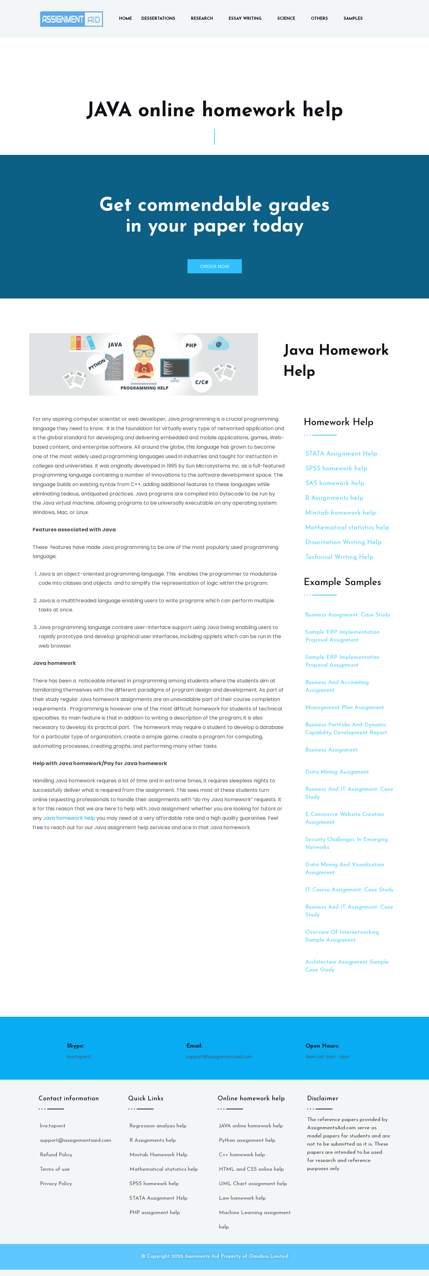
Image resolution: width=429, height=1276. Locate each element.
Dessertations (158, 19)
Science (286, 19)
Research (202, 19)
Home (125, 19)
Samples (353, 19)
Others (319, 19)
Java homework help (69, 818)
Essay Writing (245, 19)
